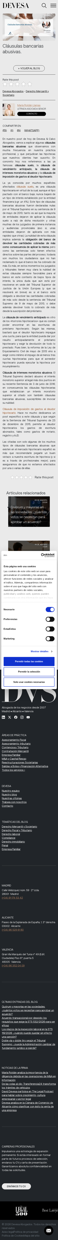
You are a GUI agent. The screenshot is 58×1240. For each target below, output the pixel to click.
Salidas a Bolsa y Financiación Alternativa (25, 766)
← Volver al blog (29, 68)
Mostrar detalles (40, 651)
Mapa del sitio (32, 1235)
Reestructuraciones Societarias (20, 762)
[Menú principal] (53, 5)
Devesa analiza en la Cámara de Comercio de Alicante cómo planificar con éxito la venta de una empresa (28, 1106)
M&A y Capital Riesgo (14, 758)
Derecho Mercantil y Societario (19, 826)
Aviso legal (8, 1231)
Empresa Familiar (11, 754)
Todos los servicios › (13, 769)
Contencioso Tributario (15, 747)
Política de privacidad (26, 1231)
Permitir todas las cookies (29, 661)
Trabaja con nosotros (14, 801)
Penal (5, 845)
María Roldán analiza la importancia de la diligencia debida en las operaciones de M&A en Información (29, 1076)
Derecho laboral (11, 834)
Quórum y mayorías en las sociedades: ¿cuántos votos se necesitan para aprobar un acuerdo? (28, 1010)
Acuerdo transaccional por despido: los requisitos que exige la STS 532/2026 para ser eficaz (28, 1021)
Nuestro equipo (11, 790)
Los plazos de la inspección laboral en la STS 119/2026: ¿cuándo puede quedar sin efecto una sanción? (27, 1033)
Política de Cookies (13, 1235)
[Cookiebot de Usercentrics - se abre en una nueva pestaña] (41, 555)
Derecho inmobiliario (13, 841)
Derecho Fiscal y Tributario (17, 830)
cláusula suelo (25, 186)
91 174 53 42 (12, 897)
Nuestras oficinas (12, 798)
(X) (12, 130)
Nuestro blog (9, 794)
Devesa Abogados (13, 91)
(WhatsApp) (31, 130)
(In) (19, 130)
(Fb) (5, 130)
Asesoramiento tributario (16, 743)
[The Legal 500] (19, 1210)
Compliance (8, 837)
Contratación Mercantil (15, 751)
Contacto (31, 113)
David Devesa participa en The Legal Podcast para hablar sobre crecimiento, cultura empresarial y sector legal (28, 1095)
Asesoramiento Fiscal (14, 739)
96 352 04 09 (13, 965)
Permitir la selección (29, 671)
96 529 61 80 (13, 929)
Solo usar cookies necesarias (29, 682)
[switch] (50, 619)
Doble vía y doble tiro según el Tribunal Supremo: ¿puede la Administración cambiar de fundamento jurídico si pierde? (28, 1044)
